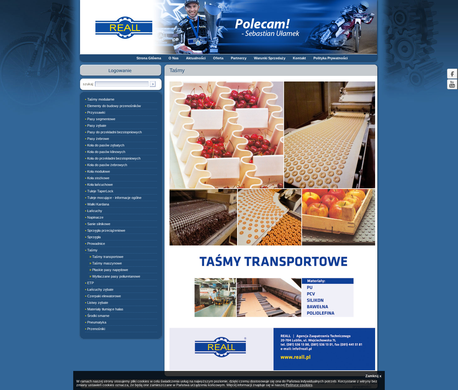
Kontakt (299, 58)
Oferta (218, 58)
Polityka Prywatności (330, 58)
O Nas (174, 58)
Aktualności (196, 58)
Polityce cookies (299, 385)
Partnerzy (238, 58)
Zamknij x (373, 376)
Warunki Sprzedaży (269, 58)
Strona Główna (148, 58)
